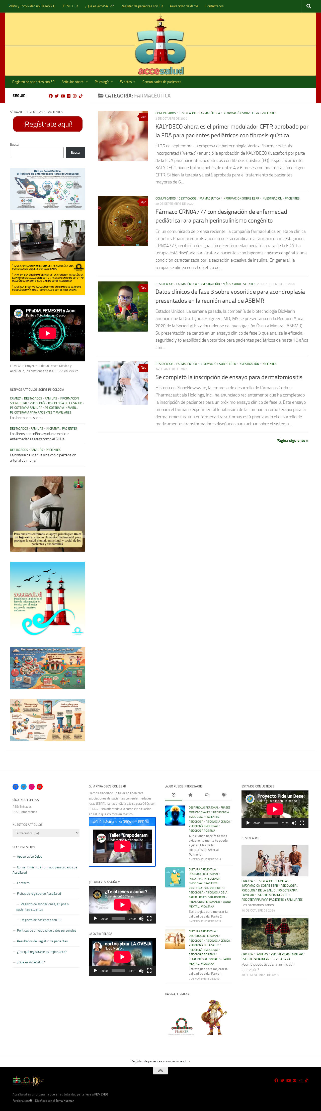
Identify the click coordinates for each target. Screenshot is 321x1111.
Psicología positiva (202, 830)
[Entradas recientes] (173, 795)
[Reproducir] (95, 918)
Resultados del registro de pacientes (42, 941)
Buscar (14, 144)
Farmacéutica (209, 113)
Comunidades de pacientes (161, 82)
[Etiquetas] (223, 795)
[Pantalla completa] (149, 918)
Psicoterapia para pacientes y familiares (40, 412)
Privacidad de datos (184, 6)
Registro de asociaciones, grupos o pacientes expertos (42, 906)
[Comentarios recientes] (207, 795)
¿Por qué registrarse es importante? (42, 952)
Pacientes (269, 113)
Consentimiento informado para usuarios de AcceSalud (45, 869)
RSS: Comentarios (25, 812)
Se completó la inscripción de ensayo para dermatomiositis (228, 377)
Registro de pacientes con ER (142, 6)
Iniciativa (52, 428)
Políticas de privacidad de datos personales (46, 930)
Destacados (188, 113)
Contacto (23, 883)
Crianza (15, 398)
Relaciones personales (204, 901)
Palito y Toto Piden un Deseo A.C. (32, 6)
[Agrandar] (78, 174)
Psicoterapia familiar (26, 408)
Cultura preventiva (202, 869)
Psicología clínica (218, 821)
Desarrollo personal (203, 807)
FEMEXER (70, 6)
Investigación (272, 198)
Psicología (102, 82)
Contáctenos (214, 6)
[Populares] (190, 795)
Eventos (126, 82)
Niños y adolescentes (239, 284)
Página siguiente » (292, 440)
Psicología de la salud (65, 403)
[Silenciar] (141, 918)
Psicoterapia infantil (60, 408)
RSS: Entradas (22, 807)
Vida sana (207, 906)
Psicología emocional (203, 826)
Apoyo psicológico (29, 856)
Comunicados (165, 113)
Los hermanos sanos (26, 418)
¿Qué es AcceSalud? (99, 6)
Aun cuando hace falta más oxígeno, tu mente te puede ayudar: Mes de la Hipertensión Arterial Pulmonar (208, 845)
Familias (51, 398)
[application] (122, 905)
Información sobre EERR (241, 113)
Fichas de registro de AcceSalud (39, 893)
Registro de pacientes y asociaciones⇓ (159, 1061)
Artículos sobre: (73, 82)
